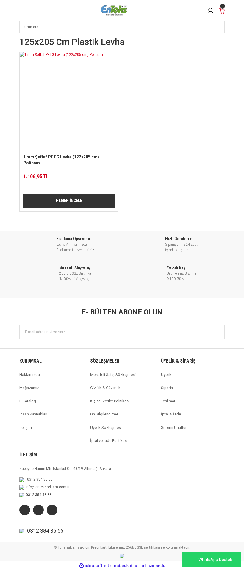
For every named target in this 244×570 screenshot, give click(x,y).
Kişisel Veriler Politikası (109, 401)
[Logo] (114, 11)
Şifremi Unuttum (175, 427)
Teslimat (168, 401)
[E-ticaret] (121, 566)
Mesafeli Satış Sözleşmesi (113, 374)
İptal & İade (171, 414)
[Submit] (217, 332)
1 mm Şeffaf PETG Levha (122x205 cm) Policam (61, 160)
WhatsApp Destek (215, 559)
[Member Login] (210, 10)
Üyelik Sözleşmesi (106, 427)
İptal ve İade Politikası (109, 440)
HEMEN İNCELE (69, 200)
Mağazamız (29, 387)
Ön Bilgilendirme (104, 414)
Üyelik (166, 374)
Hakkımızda (29, 374)
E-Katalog (27, 401)
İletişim (25, 427)
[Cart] (222, 10)
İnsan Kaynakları (33, 414)
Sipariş (167, 387)
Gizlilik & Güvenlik (105, 387)
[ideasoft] (91, 566)
